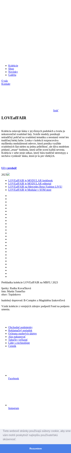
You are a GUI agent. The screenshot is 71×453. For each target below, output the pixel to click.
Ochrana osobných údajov (22, 333)
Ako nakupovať (17, 336)
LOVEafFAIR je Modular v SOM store (29, 189)
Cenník (12, 346)
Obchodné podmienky (20, 327)
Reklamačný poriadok (20, 330)
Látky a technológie (19, 342)
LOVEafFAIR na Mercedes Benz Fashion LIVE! (35, 186)
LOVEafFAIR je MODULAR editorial (29, 183)
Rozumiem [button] (35, 448)
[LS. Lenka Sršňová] (27, 28)
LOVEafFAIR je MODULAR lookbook (30, 180)
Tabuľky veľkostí (17, 339)
